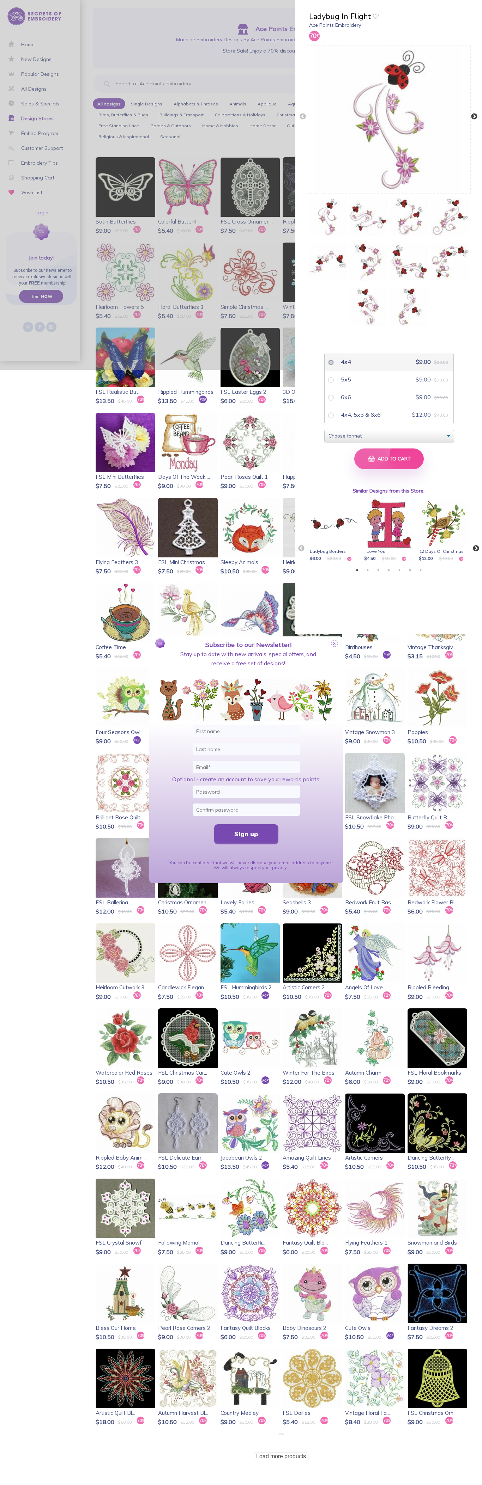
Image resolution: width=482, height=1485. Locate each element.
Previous (302, 116)
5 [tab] (399, 570)
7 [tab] (420, 570)
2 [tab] (367, 570)
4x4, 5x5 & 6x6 (360, 414)
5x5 (345, 379)
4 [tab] (388, 570)
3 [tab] (378, 570)
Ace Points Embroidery (335, 25)
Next (474, 116)
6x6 (345, 397)
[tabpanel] (335, 530)
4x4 (345, 362)
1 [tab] (357, 570)
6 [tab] (410, 570)
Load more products (281, 1456)
